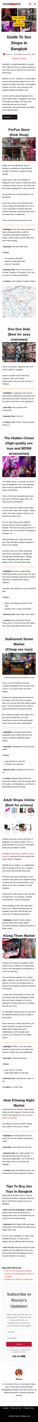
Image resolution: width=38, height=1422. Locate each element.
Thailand (23, 58)
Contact (6, 1408)
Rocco (10, 54)
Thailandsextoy (16, 854)
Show (13, 117)
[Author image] (4, 54)
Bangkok (15, 58)
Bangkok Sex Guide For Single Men (19, 1279)
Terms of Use (16, 1408)
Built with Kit (19, 1356)
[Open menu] (30, 4)
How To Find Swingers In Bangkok (18, 1271)
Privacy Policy (28, 1408)
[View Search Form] (35, 4)
